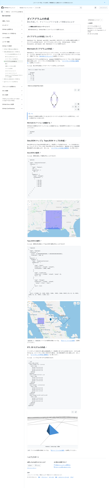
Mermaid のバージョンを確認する (38, 123)
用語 (39, 477)
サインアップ (103, 7)
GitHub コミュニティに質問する (62, 465)
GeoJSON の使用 (33, 153)
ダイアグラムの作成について (39, 36)
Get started (6, 16)
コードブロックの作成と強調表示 (60, 148)
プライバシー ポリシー (31, 468)
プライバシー (44, 477)
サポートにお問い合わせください (63, 467)
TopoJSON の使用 (33, 241)
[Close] (105, 2)
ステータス (51, 477)
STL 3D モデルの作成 (36, 347)
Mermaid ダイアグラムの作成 (39, 49)
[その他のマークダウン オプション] (101, 20)
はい (31, 465)
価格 (56, 477)
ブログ (71, 477)
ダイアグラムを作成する (17, 11)
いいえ (38, 465)
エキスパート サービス (63, 477)
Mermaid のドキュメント (46, 56)
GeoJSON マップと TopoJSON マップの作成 (46, 141)
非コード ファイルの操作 (68, 340)
